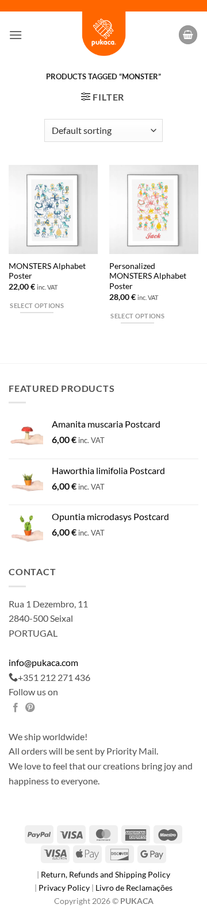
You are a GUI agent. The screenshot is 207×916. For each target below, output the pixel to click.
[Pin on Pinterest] (29, 708)
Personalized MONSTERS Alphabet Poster (147, 276)
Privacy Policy (65, 887)
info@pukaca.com (43, 662)
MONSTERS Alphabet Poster (47, 271)
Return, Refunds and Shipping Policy (105, 874)
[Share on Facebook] (15, 708)
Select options (37, 305)
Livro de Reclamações (133, 887)
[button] (15, 35)
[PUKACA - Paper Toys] (103, 34)
